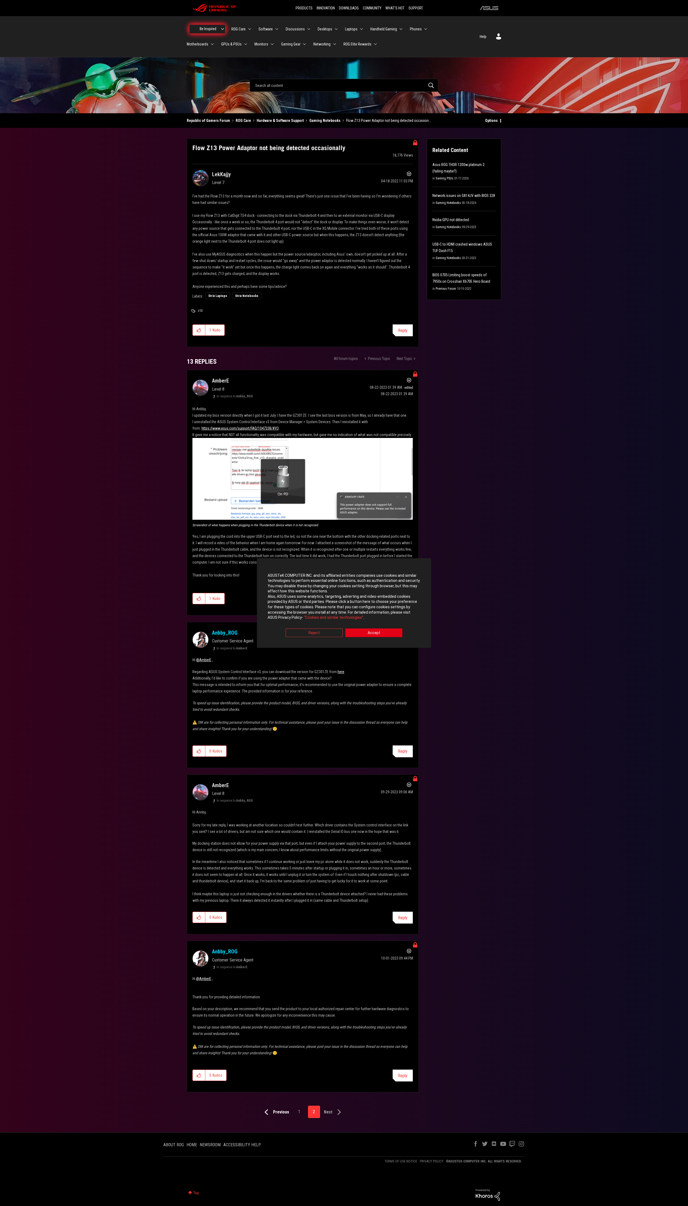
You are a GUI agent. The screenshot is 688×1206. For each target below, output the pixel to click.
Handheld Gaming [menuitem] (383, 29)
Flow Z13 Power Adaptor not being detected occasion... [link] (388, 120)
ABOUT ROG (173, 1144)
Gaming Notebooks (325, 120)
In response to (235, 396)
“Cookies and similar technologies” (333, 618)
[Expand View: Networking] (334, 44)
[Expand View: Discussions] (308, 29)
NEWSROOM (210, 1144)
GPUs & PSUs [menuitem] (231, 44)
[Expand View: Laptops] (361, 29)
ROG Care (243, 120)
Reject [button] (314, 633)
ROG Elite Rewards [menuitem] (357, 44)
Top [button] (196, 1193)
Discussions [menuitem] (295, 29)
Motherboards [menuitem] (197, 44)
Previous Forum (446, 289)
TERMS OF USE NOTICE (401, 1161)
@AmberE (203, 660)
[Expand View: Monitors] (272, 44)
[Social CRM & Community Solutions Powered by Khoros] (488, 1194)
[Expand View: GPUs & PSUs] (245, 44)
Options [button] (491, 120)
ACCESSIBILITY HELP (242, 1144)
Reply (402, 330)
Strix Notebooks (246, 296)
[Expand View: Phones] (425, 29)
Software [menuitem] (266, 29)
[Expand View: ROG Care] (249, 29)
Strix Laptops (217, 296)
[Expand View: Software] (277, 29)
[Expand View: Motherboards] (212, 44)
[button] (199, 330)
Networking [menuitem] (322, 44)
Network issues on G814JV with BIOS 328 (463, 195)
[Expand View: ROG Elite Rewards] (375, 44)
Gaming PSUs (444, 178)
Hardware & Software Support (280, 120)
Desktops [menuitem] (325, 29)
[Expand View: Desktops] (336, 29)
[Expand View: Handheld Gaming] (401, 29)
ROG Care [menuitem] (238, 29)
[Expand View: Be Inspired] (222, 29)
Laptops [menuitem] (351, 29)
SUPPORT (415, 8)
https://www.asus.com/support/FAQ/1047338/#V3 (240, 428)
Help (483, 36)
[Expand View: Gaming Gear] (304, 44)
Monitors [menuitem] (261, 44)
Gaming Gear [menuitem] (290, 44)
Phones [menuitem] (416, 29)
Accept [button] (374, 633)
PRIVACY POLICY (431, 1161)
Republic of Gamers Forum (208, 120)
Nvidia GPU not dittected (450, 220)
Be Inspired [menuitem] (208, 29)
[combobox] (344, 85)
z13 (200, 311)
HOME (192, 1144)
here (341, 672)
